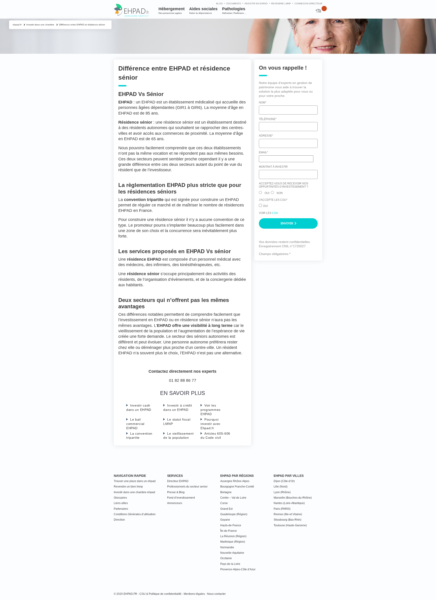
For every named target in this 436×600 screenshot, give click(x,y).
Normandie (227, 547)
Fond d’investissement (181, 497)
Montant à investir (273, 166)
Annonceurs (174, 503)
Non (280, 192)
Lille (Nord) (280, 486)
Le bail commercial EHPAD (135, 424)
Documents (233, 3)
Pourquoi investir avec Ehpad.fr (210, 424)
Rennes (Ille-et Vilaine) (288, 514)
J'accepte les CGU (273, 199)
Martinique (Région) (232, 541)
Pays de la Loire (230, 564)
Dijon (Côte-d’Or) (284, 481)
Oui (267, 192)
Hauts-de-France (230, 525)
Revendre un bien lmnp (128, 486)
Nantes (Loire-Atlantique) (289, 503)
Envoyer (287, 223)
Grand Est (226, 508)
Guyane (225, 519)
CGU (275, 212)
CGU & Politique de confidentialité (160, 593)
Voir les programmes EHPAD (210, 410)
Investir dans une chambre (40, 24)
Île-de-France (228, 530)
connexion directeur (308, 3)
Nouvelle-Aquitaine (232, 552)
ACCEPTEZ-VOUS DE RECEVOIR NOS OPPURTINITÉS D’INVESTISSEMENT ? (283, 185)
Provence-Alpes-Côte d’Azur (237, 569)
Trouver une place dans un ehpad (135, 481)
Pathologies (234, 10)
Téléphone (268, 119)
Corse (224, 503)
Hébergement (172, 10)
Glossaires (120, 497)
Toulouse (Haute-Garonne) (290, 525)
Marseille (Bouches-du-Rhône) (293, 497)
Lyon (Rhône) (282, 492)
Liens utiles (121, 503)
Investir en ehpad (256, 3)
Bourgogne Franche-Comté (237, 486)
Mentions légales (194, 593)
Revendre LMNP (281, 3)
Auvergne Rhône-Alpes (234, 481)
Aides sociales (203, 10)
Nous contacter (216, 593)
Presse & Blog (176, 492)
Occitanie (226, 558)
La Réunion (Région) (233, 536)
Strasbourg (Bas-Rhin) (287, 519)
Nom (262, 102)
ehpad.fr (17, 24)
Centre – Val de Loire (233, 497)
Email (263, 152)
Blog (219, 3)
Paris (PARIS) (282, 508)
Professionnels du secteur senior (187, 486)
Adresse (266, 135)
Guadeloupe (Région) (233, 514)
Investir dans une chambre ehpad (134, 492)
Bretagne (226, 492)
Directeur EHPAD (177, 481)
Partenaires (121, 508)
